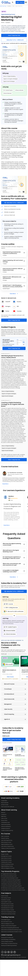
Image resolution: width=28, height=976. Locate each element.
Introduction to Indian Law (7, 937)
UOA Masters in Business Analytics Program (11, 884)
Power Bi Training (5, 838)
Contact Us (3, 814)
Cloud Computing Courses (7, 864)
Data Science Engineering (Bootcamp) (10, 927)
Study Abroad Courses (6, 860)
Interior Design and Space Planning (9, 943)
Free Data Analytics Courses (7, 909)
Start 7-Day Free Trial (14, 739)
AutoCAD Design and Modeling (8, 939)
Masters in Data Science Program (8, 925)
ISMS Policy (3, 816)
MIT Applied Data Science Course (8, 874)
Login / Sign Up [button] (20, 2)
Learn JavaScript (5, 836)
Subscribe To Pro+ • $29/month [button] (15, 40)
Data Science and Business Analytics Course (11, 931)
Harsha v (11, 496)
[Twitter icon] (11, 952)
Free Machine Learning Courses (8, 913)
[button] (14, 54)
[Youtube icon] (8, 952)
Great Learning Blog (5, 824)
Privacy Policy (4, 820)
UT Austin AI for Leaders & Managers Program (11, 886)
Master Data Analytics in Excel (9, 671)
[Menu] (26, 2)
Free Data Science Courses (7, 903)
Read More (5, 484)
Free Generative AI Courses (7, 907)
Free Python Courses (5, 899)
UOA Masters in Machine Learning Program (10, 880)
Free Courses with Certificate (7, 806)
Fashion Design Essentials (7, 941)
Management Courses (6, 856)
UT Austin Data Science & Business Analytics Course (13, 890)
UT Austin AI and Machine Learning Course (10, 882)
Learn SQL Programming (6, 840)
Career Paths (4, 800)
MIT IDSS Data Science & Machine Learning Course (12, 888)
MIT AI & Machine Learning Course (9, 876)
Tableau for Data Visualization (8, 848)
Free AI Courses (4, 895)
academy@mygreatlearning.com (12, 955)
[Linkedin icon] (5, 952)
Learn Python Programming (7, 846)
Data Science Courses (6, 858)
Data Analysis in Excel (6, 842)
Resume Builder (4, 802)
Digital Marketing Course (6, 844)
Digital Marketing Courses (7, 866)
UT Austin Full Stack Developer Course (9, 878)
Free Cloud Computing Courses (8, 911)
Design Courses (4, 854)
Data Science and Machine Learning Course (11, 929)
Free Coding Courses (6, 897)
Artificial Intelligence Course (7, 923)
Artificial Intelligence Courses (7, 868)
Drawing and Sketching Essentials (9, 945)
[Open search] (12, 2)
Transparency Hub (5, 822)
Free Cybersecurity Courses (7, 905)
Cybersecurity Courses (6, 862)
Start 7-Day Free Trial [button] (14, 35)
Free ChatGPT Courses (6, 901)
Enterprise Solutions (5, 828)
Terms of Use (4, 818)
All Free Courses (4, 804)
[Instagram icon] (14, 952)
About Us (3, 812)
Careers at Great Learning (7, 830)
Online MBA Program (5, 919)
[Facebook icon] (2, 952)
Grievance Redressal (6, 826)
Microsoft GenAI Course (6, 921)
